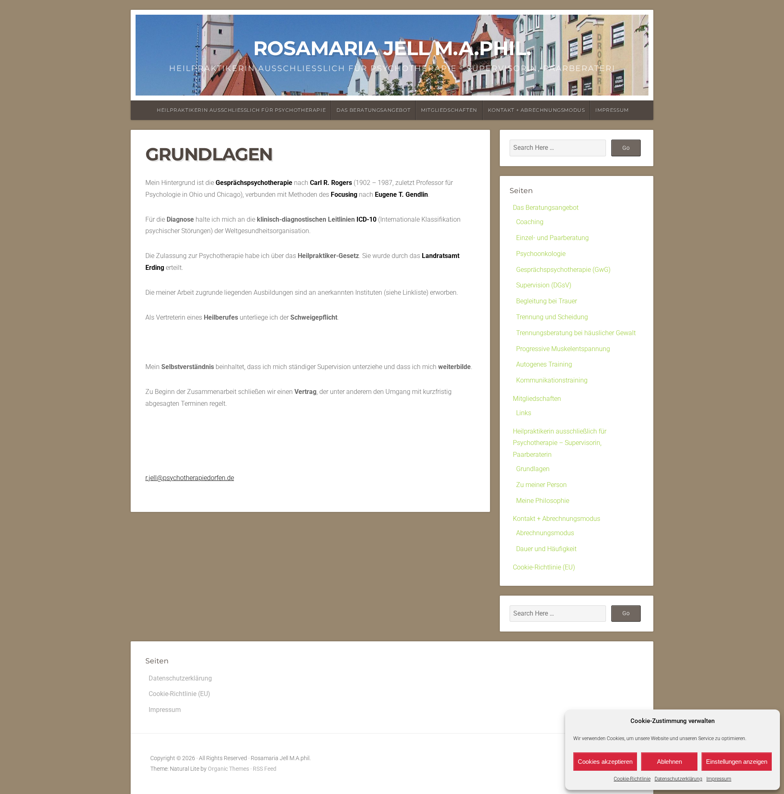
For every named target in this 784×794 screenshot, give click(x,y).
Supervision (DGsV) (543, 285)
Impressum (718, 779)
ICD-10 (366, 219)
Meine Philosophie (542, 501)
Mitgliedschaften (449, 110)
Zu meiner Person (541, 485)
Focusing (344, 194)
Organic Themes (228, 768)
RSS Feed (264, 768)
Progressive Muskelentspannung (563, 349)
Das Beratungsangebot (373, 110)
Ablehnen (669, 761)
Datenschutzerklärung (678, 779)
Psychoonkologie (541, 254)
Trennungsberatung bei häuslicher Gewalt (576, 333)
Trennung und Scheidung (552, 317)
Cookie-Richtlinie (632, 779)
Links (523, 413)
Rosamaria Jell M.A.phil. (392, 48)
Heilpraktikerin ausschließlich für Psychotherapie (241, 110)
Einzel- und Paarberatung (552, 238)
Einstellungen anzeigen (736, 761)
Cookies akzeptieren (605, 761)
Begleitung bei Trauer (546, 301)
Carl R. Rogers (331, 183)
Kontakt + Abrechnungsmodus (536, 110)
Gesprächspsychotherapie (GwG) (563, 270)
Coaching (529, 222)
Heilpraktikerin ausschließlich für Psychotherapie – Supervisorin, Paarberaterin (559, 443)
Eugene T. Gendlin (401, 194)
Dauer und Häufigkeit (546, 549)
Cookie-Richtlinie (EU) (544, 567)
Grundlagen (533, 469)
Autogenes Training (544, 364)
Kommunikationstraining (552, 380)
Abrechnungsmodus (545, 533)
